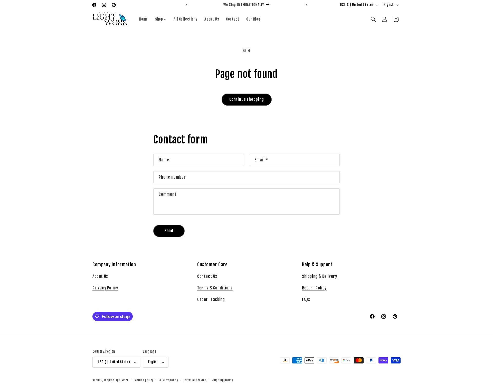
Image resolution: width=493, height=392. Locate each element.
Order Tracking (211, 299)
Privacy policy (168, 380)
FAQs (306, 299)
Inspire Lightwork (116, 380)
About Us (100, 276)
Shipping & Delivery (319, 276)
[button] (373, 19)
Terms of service (194, 380)
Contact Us (207, 276)
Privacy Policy (105, 287)
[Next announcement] (306, 5)
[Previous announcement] (186, 5)
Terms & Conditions (215, 287)
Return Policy (314, 287)
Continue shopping (246, 99)
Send (169, 230)
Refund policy (144, 380)
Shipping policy (222, 380)
